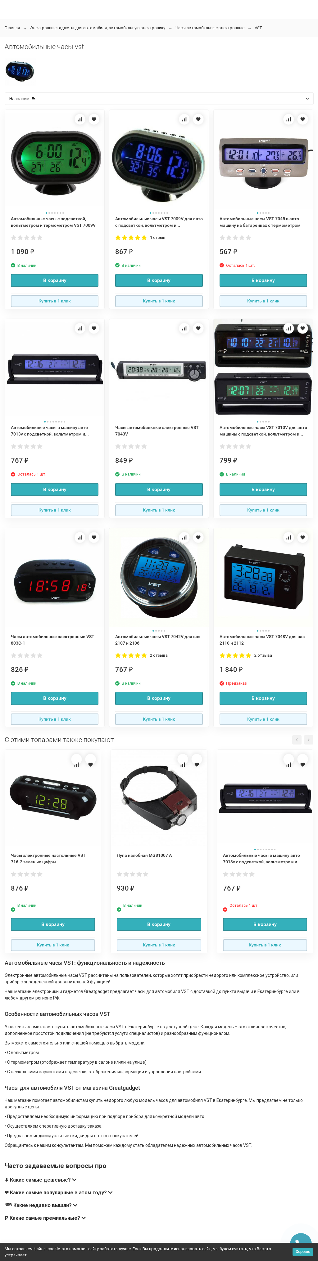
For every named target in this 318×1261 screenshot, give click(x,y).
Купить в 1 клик (55, 300)
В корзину (54, 280)
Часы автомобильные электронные (209, 27)
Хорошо (303, 1251)
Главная (12, 27)
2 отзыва (159, 655)
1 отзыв (158, 237)
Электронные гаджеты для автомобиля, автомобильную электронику (97, 27)
